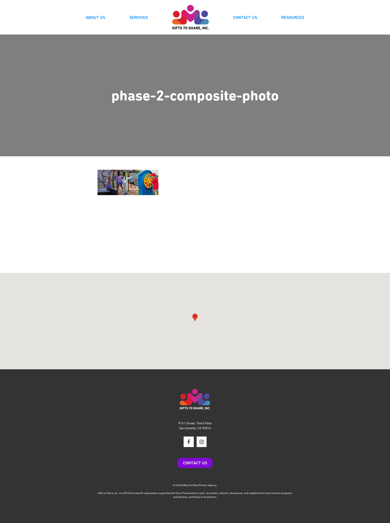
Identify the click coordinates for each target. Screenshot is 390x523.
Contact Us (245, 17)
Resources (292, 17)
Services (138, 17)
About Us (95, 17)
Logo (190, 17)
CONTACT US (195, 462)
